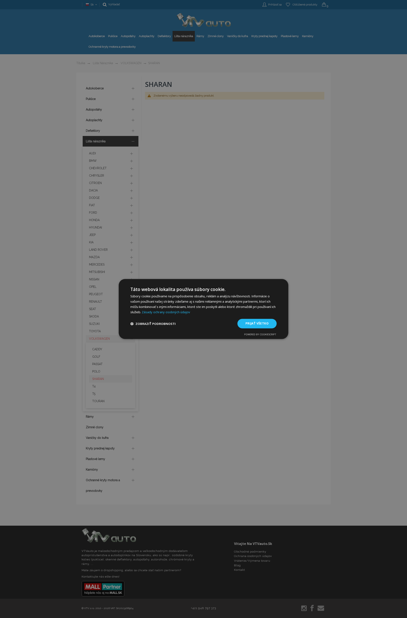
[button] (153, 323)
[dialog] (203, 309)
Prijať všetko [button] (257, 323)
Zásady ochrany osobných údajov (166, 312)
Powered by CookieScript (260, 334)
